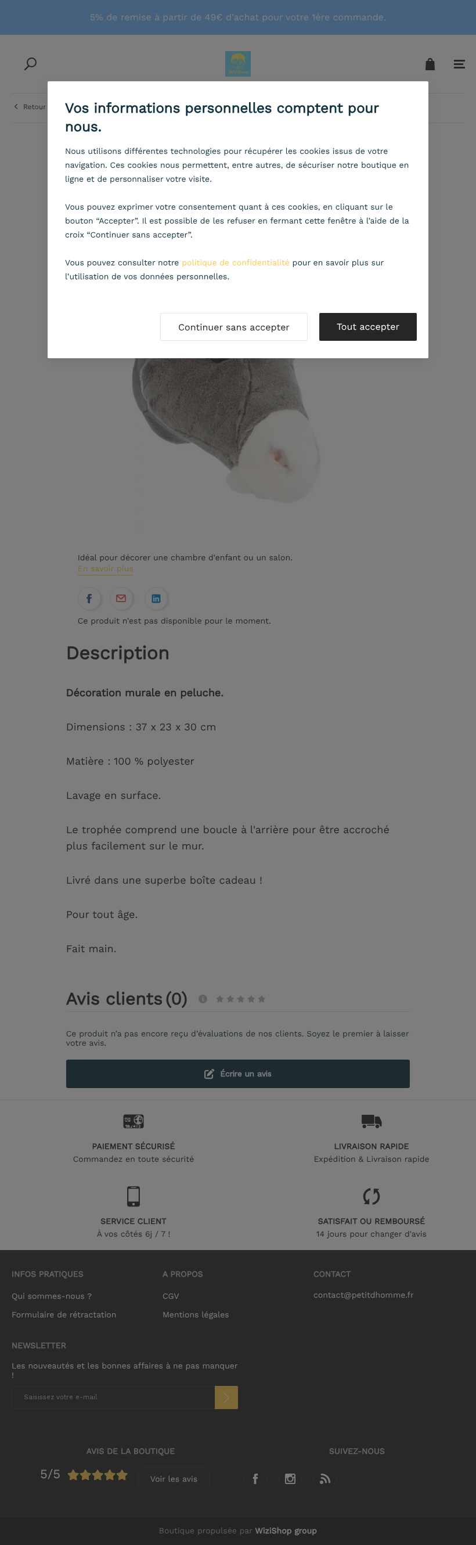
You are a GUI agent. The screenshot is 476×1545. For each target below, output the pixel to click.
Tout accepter (368, 326)
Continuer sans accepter (234, 327)
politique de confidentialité (236, 263)
